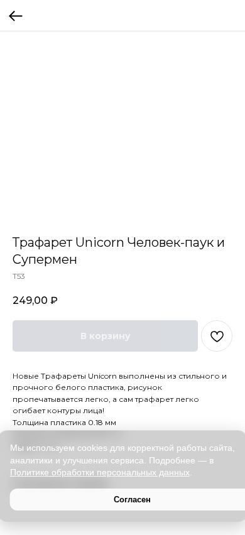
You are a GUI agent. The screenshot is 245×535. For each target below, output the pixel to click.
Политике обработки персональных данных (100, 472)
